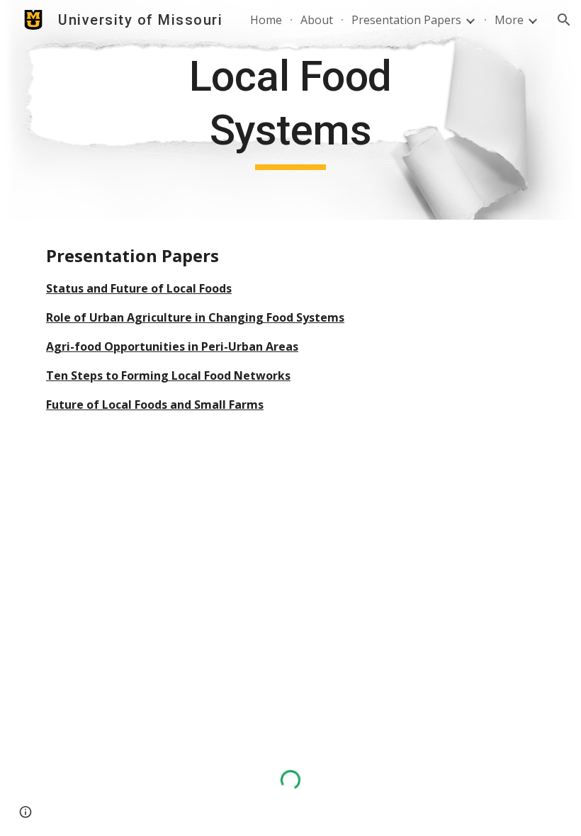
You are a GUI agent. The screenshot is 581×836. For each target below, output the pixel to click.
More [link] (509, 20)
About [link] (316, 20)
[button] (564, 20)
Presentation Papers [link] (406, 20)
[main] (291, 109)
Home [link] (266, 20)
